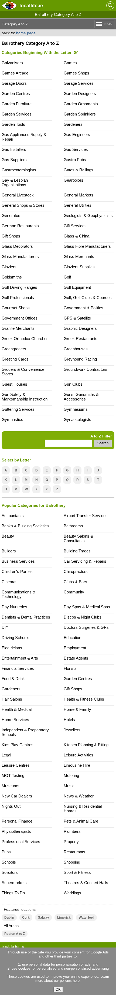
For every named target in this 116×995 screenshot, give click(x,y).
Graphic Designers (80, 328)
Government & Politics (83, 307)
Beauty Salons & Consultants (78, 538)
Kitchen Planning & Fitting (86, 744)
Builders (9, 551)
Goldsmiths (12, 277)
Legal (6, 755)
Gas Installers (14, 149)
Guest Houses (14, 384)
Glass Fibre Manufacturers (87, 246)
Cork (26, 917)
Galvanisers (12, 62)
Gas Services (76, 149)
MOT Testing (13, 775)
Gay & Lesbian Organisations (15, 182)
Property (71, 841)
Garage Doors (14, 83)
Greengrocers (14, 349)
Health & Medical (17, 709)
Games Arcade (15, 73)
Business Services (18, 561)
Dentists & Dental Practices (26, 617)
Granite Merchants (18, 328)
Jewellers (72, 730)
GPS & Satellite (77, 318)
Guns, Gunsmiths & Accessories (81, 396)
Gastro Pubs (75, 159)
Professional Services (21, 841)
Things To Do (13, 893)
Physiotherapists (16, 831)
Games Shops (76, 73)
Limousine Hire (77, 765)
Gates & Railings (78, 170)
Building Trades (77, 551)
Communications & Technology (18, 594)
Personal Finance (17, 821)
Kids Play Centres (17, 744)
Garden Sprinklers (80, 114)
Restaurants (74, 852)
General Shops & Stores (23, 205)
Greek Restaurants (80, 338)
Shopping (72, 862)
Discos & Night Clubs (82, 617)
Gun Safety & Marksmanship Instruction (24, 396)
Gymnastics (12, 419)
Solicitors (10, 872)
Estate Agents (76, 658)
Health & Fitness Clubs (84, 699)
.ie (31, 5)
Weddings (72, 893)
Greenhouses (76, 349)
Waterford (86, 917)
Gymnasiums (76, 409)
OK (58, 989)
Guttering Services (18, 409)
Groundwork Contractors (85, 369)
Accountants (13, 515)
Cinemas (10, 581)
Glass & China (76, 236)
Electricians (12, 648)
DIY (5, 627)
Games (70, 62)
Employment (75, 648)
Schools (9, 862)
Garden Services (17, 114)
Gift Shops (11, 236)
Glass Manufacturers (20, 256)
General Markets (78, 195)
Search (102, 443)
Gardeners (73, 124)
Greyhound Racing (80, 359)
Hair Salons (12, 699)
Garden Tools (13, 124)
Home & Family (77, 709)
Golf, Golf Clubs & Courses (88, 297)
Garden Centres (16, 93)
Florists (70, 668)
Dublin (9, 917)
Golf (67, 277)
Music (69, 785)
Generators (12, 215)
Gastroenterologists (19, 170)
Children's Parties (17, 571)
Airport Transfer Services (86, 515)
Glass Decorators (17, 246)
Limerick (64, 917)
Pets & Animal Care (81, 821)
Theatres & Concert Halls (86, 882)
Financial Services (18, 668)
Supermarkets (14, 882)
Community (74, 592)
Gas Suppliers (14, 159)
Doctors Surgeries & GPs (86, 627)
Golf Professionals (18, 297)
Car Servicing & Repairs (85, 561)
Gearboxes (73, 180)
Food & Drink (13, 678)
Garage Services (79, 83)
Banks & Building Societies (25, 526)
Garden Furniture (17, 103)
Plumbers (72, 831)
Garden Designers (80, 93)
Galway (43, 917)
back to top (11, 946)
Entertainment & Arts (20, 658)
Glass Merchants (79, 256)
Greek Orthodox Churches (25, 338)
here (76, 981)
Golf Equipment (77, 287)
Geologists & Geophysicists (88, 215)
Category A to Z (15, 24)
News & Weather (79, 796)
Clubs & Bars (75, 581)
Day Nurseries (14, 607)
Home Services (15, 719)
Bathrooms (73, 526)
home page (26, 33)
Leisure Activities (78, 755)
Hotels (69, 719)
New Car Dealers (17, 796)
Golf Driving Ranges (19, 287)
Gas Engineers (77, 134)
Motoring (71, 775)
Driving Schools (15, 637)
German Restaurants (20, 225)
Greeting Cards (15, 359)
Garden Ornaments (81, 103)
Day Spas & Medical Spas (87, 607)
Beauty (8, 536)
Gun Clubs (73, 384)
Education (72, 637)
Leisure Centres (16, 765)
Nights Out (11, 806)
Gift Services (75, 225)
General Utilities (77, 205)
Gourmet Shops (16, 307)
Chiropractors (76, 571)
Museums (10, 785)
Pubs (6, 852)
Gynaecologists (77, 419)
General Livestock (18, 195)
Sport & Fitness (77, 872)
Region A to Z (14, 934)
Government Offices (19, 318)
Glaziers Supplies (79, 266)
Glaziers (9, 266)
